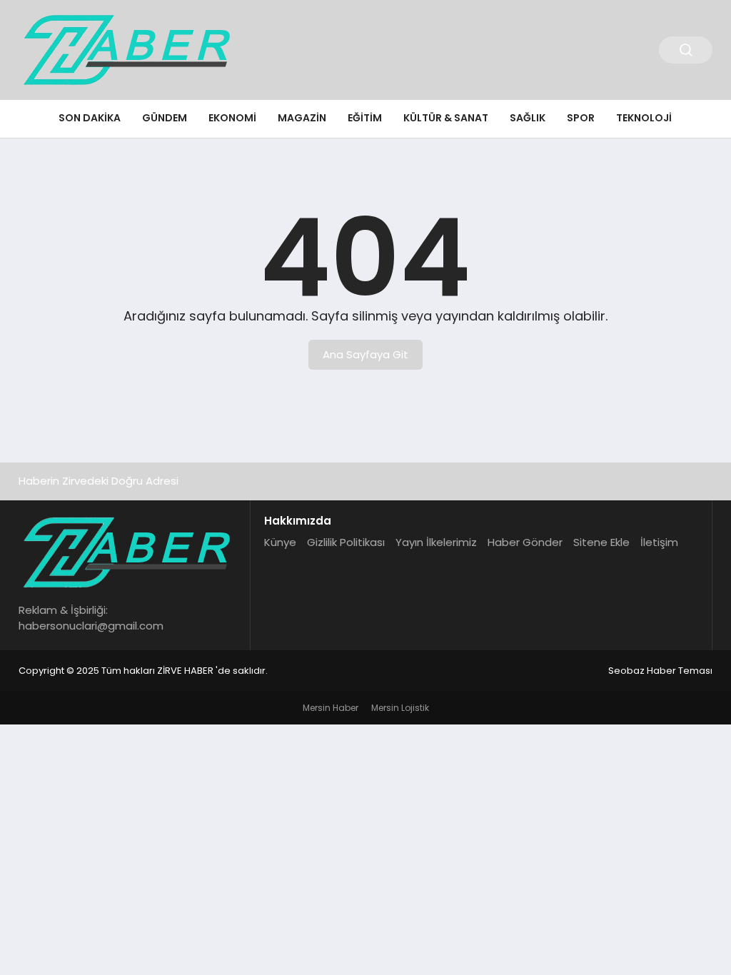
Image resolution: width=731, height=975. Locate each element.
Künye (280, 542)
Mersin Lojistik (400, 708)
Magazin (302, 118)
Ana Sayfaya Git (365, 354)
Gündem (164, 118)
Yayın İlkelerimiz (436, 542)
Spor (581, 118)
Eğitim (365, 118)
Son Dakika (90, 118)
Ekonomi (232, 118)
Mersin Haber (330, 708)
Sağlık (527, 118)
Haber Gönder (525, 542)
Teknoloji (644, 118)
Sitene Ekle (601, 542)
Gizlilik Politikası (346, 542)
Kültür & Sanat (445, 118)
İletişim (659, 542)
